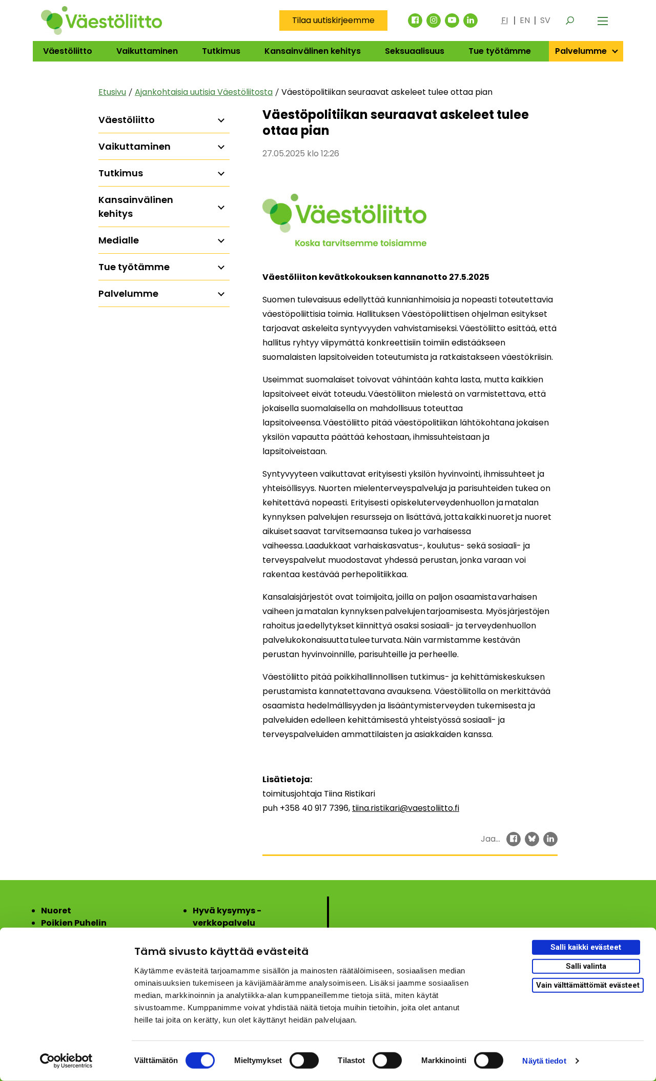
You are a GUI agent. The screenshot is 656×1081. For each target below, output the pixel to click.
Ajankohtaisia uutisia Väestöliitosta (204, 92)
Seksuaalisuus (414, 51)
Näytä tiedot (544, 1060)
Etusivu (112, 92)
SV (545, 20)
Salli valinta (586, 966)
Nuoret (56, 910)
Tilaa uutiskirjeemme (333, 20)
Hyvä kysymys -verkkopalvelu (227, 917)
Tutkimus (221, 51)
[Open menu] (602, 20)
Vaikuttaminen (147, 51)
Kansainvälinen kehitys (312, 51)
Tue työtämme (499, 51)
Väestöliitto (67, 51)
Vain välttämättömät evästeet (588, 984)
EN (525, 20)
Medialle (118, 240)
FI (504, 20)
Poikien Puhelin (74, 923)
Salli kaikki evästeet (585, 947)
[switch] (304, 1060)
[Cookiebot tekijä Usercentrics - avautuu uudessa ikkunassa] (66, 1061)
